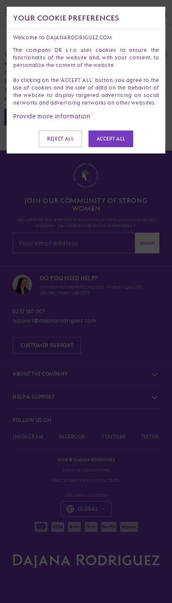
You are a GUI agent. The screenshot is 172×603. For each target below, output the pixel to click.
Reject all (60, 138)
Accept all (110, 138)
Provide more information (52, 116)
